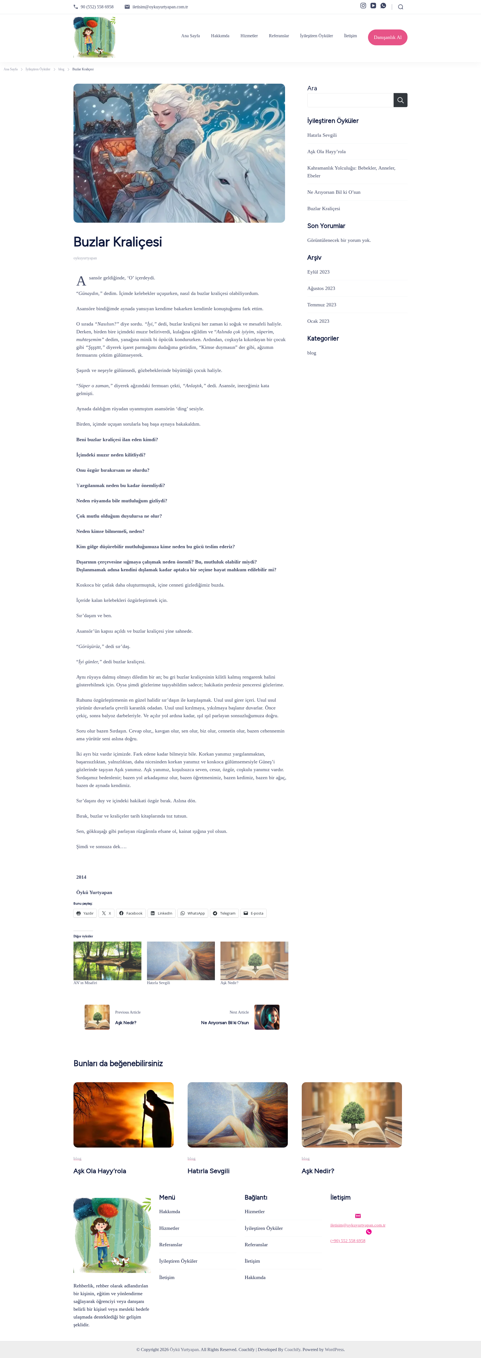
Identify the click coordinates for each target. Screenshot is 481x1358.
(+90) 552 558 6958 (347, 1240)
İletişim (350, 35)
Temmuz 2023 (321, 304)
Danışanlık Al (388, 37)
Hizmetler (249, 35)
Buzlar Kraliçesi (323, 208)
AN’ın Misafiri (85, 983)
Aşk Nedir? (229, 983)
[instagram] (363, 5)
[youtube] (373, 5)
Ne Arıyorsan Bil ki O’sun (333, 192)
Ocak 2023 (318, 321)
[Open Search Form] (401, 7)
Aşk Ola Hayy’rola (326, 151)
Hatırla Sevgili (158, 983)
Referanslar (279, 35)
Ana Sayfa (190, 35)
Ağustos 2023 (321, 288)
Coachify (292, 1349)
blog (311, 353)
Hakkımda (220, 35)
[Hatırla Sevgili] (181, 961)
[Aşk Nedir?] (254, 961)
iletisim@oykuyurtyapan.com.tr (160, 6)
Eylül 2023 (318, 272)
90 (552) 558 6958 (97, 6)
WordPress (334, 1349)
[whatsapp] (383, 5)
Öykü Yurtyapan (184, 1349)
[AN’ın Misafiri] (107, 961)
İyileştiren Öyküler (316, 35)
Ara (312, 88)
